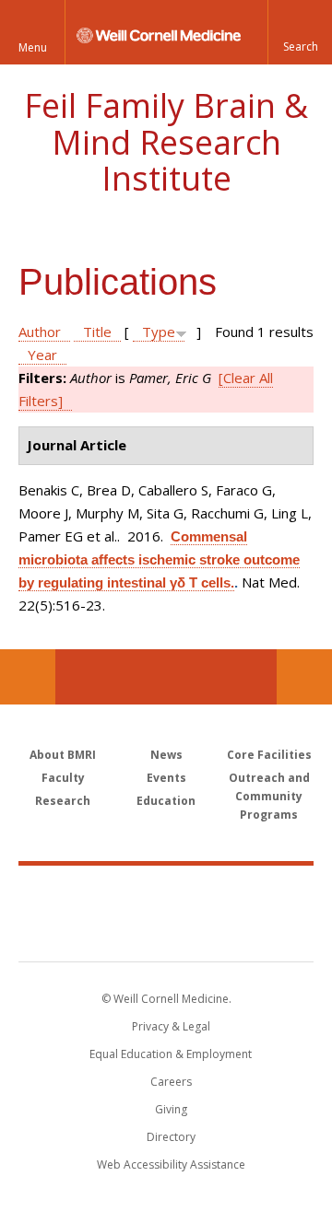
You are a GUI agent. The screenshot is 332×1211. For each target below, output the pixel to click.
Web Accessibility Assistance (171, 1164)
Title (97, 331)
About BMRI (63, 755)
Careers (171, 1081)
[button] (299, 32)
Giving (171, 1109)
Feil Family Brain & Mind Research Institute (166, 142)
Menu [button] (32, 47)
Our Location (27, 676)
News (166, 755)
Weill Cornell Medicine (166, 893)
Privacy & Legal (171, 1026)
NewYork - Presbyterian (166, 932)
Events (166, 778)
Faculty (63, 778)
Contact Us (304, 676)
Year (42, 354)
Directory (171, 1137)
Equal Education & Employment (170, 1054)
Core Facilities (269, 755)
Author (39, 331)
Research (62, 801)
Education (166, 801)
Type (158, 331)
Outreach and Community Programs (269, 796)
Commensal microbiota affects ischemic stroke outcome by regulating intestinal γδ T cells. (159, 559)
